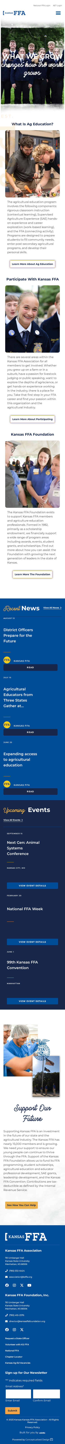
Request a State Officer (17, 1338)
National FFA (12, 1350)
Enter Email (13, 1400)
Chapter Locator (13, 1356)
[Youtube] (29, 1285)
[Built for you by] (42, 1433)
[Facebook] (7, 1285)
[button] (58, 13)
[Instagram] (14, 1285)
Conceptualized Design (37, 1439)
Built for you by (29, 1432)
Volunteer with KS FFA (17, 1344)
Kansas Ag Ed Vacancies (17, 1363)
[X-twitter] (22, 1285)
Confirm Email (42, 1400)
